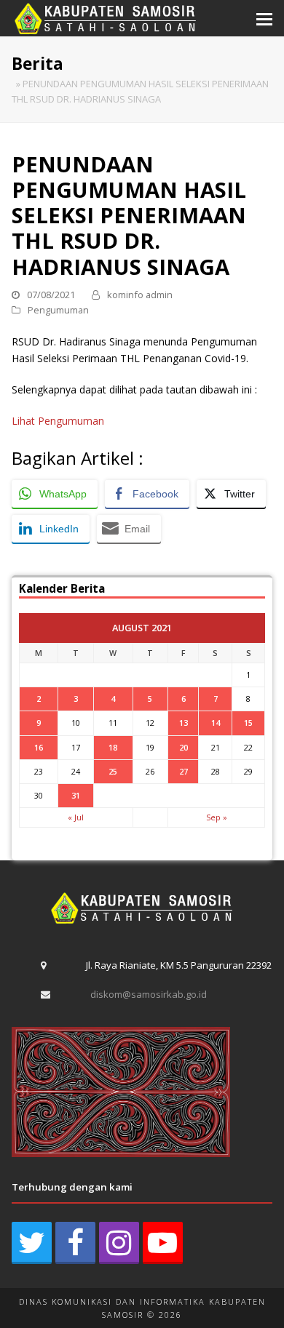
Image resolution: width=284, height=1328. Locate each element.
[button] (264, 18)
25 (113, 771)
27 (183, 771)
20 (183, 747)
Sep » (216, 817)
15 (248, 722)
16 (38, 747)
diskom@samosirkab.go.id (148, 994)
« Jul (76, 817)
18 (113, 747)
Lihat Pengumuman (58, 421)
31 (75, 795)
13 (183, 722)
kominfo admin (140, 294)
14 (215, 722)
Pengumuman (58, 309)
